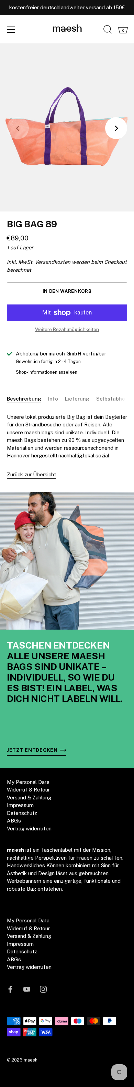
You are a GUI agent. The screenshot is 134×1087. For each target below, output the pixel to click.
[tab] (27, 399)
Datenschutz (22, 813)
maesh (67, 29)
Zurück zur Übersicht (31, 474)
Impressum (20, 805)
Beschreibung (24, 399)
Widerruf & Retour (28, 790)
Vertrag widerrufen (29, 828)
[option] (67, 561)
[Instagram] (43, 989)
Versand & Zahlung (29, 797)
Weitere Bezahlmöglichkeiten (67, 329)
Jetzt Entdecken (33, 750)
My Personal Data (28, 782)
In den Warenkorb (67, 291)
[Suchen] (107, 30)
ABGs (14, 821)
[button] (18, 128)
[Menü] (11, 29)
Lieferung (77, 399)
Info (53, 399)
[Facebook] (10, 989)
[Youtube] (26, 989)
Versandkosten (52, 262)
